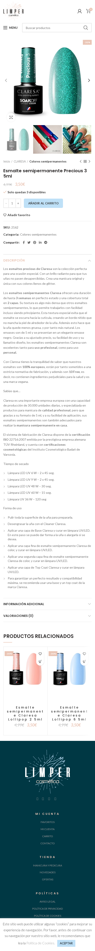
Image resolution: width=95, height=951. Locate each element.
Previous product (80, 161)
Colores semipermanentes (47, 161)
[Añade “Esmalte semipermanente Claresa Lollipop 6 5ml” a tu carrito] (84, 662)
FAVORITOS (48, 822)
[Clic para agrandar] (11, 117)
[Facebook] (23, 242)
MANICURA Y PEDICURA (47, 865)
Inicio (6, 161)
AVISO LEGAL (47, 901)
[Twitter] (29, 242)
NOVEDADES (47, 872)
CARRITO (47, 836)
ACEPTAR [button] (66, 943)
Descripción (14, 260)
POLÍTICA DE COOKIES (47, 915)
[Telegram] (46, 242)
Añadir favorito (19, 215)
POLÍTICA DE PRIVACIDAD (47, 908)
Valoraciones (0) (18, 616)
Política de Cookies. (40, 943)
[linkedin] (40, 242)
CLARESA (20, 161)
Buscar (85, 27)
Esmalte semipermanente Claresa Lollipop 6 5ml (69, 713)
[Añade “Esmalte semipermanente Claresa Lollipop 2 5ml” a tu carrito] (40, 662)
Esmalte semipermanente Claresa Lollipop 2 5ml (25, 713)
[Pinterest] (35, 242)
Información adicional (23, 604)
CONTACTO (47, 843)
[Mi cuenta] (79, 11)
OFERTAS (47, 879)
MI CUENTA (48, 829)
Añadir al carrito (43, 203)
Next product (89, 161)
